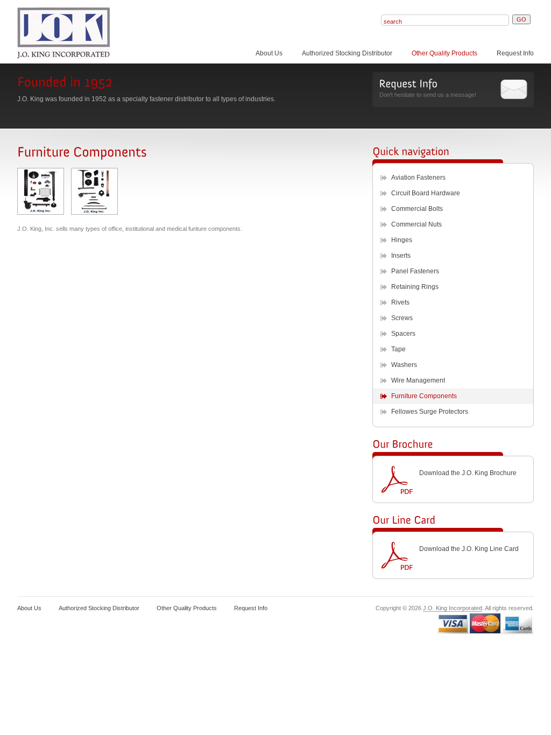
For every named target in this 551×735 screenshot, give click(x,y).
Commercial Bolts (417, 209)
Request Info (515, 53)
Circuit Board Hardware (425, 193)
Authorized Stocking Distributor (347, 53)
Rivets (400, 302)
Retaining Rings (415, 287)
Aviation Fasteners (418, 177)
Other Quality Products (444, 53)
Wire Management (418, 380)
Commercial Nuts (416, 224)
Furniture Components (424, 396)
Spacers (403, 333)
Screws (402, 318)
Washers (404, 365)
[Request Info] (408, 83)
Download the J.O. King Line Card (469, 549)
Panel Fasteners (415, 271)
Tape (398, 349)
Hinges (401, 240)
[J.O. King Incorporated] (93, 33)
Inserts (401, 255)
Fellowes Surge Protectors (429, 411)
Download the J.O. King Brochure (468, 473)
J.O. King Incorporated (452, 608)
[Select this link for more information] (40, 212)
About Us (269, 53)
